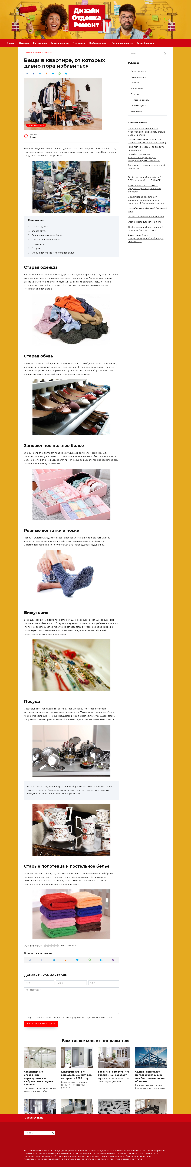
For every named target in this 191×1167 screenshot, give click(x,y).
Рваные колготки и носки (46, 239)
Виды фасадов (145, 43)
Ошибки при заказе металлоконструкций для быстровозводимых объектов (144, 157)
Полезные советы (122, 43)
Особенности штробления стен (145, 222)
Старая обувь (39, 231)
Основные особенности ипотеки (146, 216)
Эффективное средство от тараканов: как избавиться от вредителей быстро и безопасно (146, 200)
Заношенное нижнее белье (47, 235)
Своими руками (60, 43)
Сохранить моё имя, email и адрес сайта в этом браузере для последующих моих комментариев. (70, 1017)
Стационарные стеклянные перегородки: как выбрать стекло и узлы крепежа (146, 131)
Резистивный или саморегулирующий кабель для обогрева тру (145, 238)
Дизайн (10, 43)
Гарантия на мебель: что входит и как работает (113, 1073)
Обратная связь (34, 1118)
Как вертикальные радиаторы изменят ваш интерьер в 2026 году (76, 1074)
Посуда (36, 248)
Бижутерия (38, 244)
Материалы (40, 43)
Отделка (24, 43)
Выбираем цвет (98, 43)
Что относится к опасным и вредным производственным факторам (144, 188)
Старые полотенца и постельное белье (53, 253)
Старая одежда (40, 226)
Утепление (79, 43)
